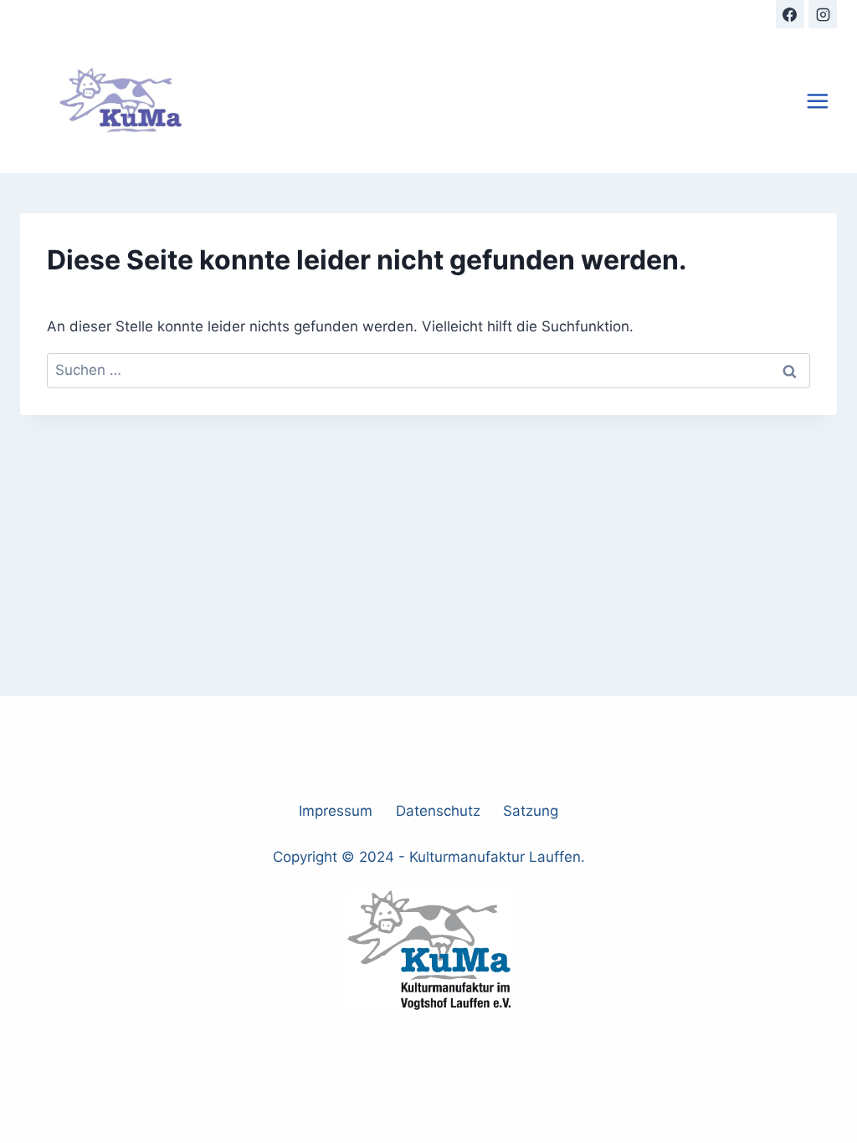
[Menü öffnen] (817, 101)
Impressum (335, 810)
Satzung (530, 810)
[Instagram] (822, 14)
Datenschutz (438, 810)
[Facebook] (790, 14)
